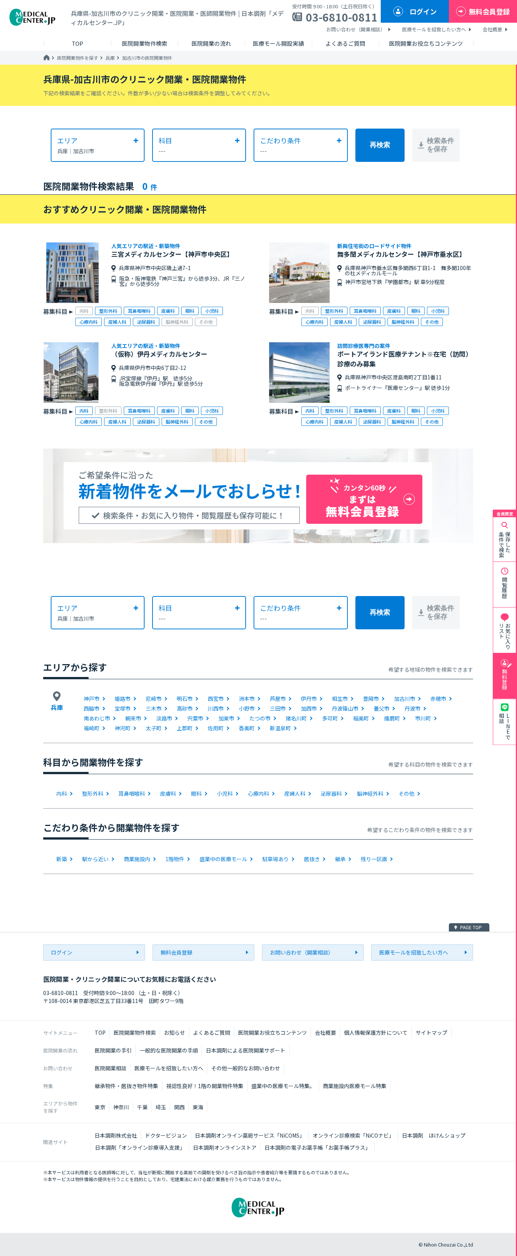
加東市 (226, 718)
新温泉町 (280, 728)
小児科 (225, 793)
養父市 (381, 708)
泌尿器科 (331, 793)
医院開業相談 (110, 1068)
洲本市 (247, 698)
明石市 (185, 698)
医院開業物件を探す (77, 58)
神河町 (123, 728)
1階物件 (174, 859)
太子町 (154, 728)
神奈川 (121, 1107)
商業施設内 (137, 859)
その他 (406, 793)
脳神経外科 (370, 793)
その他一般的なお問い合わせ (245, 1068)
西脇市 (92, 708)
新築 (61, 859)
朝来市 (133, 718)
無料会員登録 (489, 11)
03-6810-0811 (342, 17)
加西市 (309, 708)
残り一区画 (374, 859)
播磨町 (392, 718)
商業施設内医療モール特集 (354, 1086)
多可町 (330, 718)
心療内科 (258, 793)
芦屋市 (278, 698)
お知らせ (174, 1032)
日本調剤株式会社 (116, 1135)
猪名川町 (296, 718)
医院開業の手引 (113, 1050)
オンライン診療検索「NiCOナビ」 (353, 1135)
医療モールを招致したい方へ (434, 29)
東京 (100, 1107)
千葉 (142, 1107)
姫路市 (123, 698)
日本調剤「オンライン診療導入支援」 (140, 1147)
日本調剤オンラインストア (225, 1147)
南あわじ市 (97, 718)
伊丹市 (309, 698)
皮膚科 (168, 793)
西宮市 (216, 698)
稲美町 (361, 718)
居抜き (312, 859)
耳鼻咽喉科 (131, 793)
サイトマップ (431, 1032)
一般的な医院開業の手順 (169, 1050)
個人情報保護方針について (376, 1032)
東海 (198, 1107)
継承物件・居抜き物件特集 (126, 1086)
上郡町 (185, 728)
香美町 (247, 728)
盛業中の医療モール (223, 859)
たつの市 (260, 718)
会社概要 (492, 29)
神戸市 (92, 698)
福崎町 (92, 728)
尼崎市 (154, 698)
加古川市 (404, 698)
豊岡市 (371, 698)
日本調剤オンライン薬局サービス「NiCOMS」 (250, 1135)
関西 (179, 1107)
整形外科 (92, 793)
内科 (61, 793)
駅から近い (95, 859)
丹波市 (412, 708)
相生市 (340, 698)
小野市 (247, 708)
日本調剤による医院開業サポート (245, 1050)
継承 (340, 859)
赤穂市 (438, 698)
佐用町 (216, 728)
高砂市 (185, 708)
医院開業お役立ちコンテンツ (272, 1032)
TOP (100, 1032)
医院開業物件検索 (135, 1032)
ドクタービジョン (166, 1135)
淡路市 (164, 718)
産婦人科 (294, 793)
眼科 (196, 793)
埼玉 (161, 1107)
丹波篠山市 (345, 708)
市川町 (423, 718)
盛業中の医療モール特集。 (283, 1086)
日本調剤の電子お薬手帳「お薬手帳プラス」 (318, 1147)
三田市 (278, 708)
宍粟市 (195, 718)
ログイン (423, 11)
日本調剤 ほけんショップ (434, 1135)
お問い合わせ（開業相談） (355, 29)
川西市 (216, 708)
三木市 (154, 708)
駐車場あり (275, 859)
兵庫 (110, 58)
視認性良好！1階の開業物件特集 (204, 1086)
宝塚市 (123, 708)
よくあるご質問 (211, 1032)
